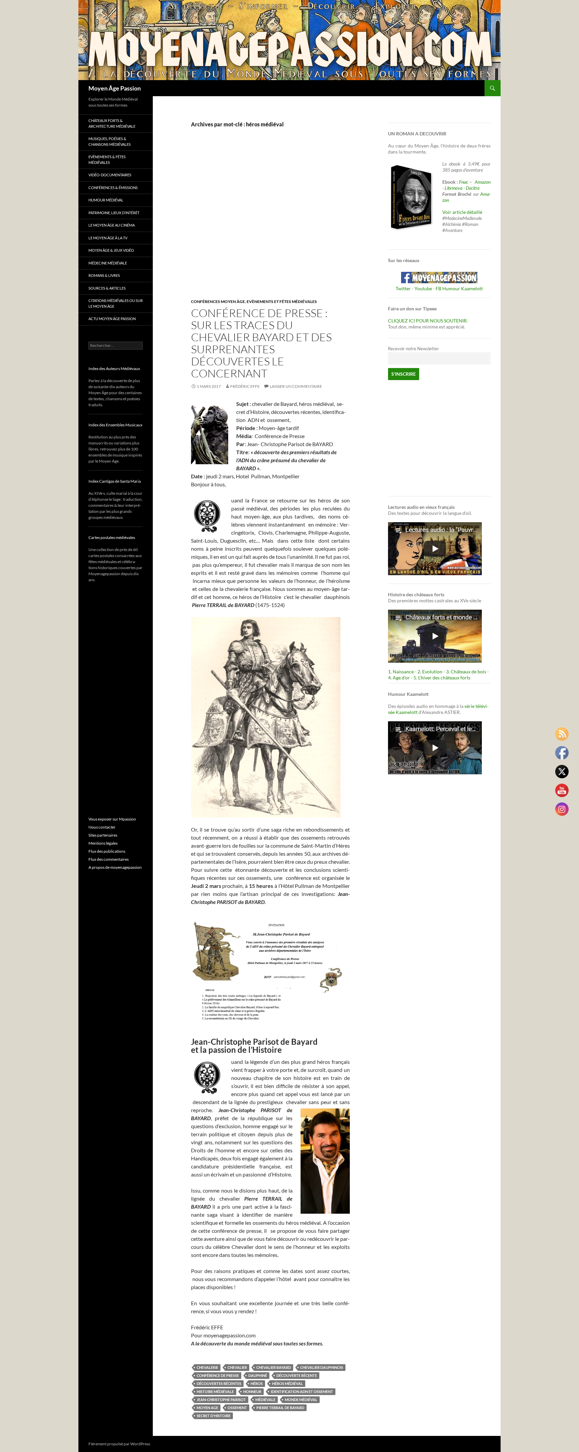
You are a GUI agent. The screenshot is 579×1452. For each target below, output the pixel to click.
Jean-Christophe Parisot (221, 1399)
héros (257, 1383)
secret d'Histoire (214, 1415)
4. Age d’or (399, 677)
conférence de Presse (218, 1375)
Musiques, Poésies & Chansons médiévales (109, 141)
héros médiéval (287, 1383)
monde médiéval (301, 1399)
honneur (252, 1391)
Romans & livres (104, 275)
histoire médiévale (215, 1391)
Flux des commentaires (108, 859)
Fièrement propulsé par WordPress (119, 1443)
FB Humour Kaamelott (459, 288)
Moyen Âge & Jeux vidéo (111, 250)
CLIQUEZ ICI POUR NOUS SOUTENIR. (428, 320)
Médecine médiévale (107, 263)
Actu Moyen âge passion (112, 318)
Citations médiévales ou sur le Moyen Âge (115, 303)
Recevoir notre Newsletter (413, 348)
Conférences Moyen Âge (218, 301)
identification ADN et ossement (302, 1391)
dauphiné (257, 1375)
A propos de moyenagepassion (115, 867)
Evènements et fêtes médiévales (282, 301)
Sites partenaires (102, 835)
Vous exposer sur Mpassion (112, 819)
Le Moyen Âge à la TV (107, 238)
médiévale (265, 1399)
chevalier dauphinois (321, 1367)
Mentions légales (103, 843)
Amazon (483, 182)
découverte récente (296, 1375)
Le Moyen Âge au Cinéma (111, 225)
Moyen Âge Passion (114, 88)
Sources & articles (107, 288)
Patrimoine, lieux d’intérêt (113, 212)
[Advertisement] (265, 220)
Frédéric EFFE (245, 386)
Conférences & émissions (113, 187)
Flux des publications (106, 851)
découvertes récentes (219, 1383)
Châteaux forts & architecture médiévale (111, 123)
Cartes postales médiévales (111, 537)
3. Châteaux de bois (466, 671)
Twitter (403, 288)
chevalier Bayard (273, 1367)
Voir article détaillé (462, 212)
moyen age (207, 1407)
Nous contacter (102, 827)
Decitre (472, 188)
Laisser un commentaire (296, 386)
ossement (237, 1407)
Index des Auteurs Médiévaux (114, 368)
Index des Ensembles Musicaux (115, 424)
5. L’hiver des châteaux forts (441, 677)
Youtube (423, 288)
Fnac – (466, 182)
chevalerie (207, 1367)
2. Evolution (429, 671)
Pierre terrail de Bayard (280, 1407)
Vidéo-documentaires (109, 175)
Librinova (453, 188)
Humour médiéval (105, 200)
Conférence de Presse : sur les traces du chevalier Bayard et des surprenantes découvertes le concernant (261, 343)
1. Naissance (401, 671)
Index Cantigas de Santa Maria (114, 481)
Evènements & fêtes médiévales (107, 160)
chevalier (237, 1367)
